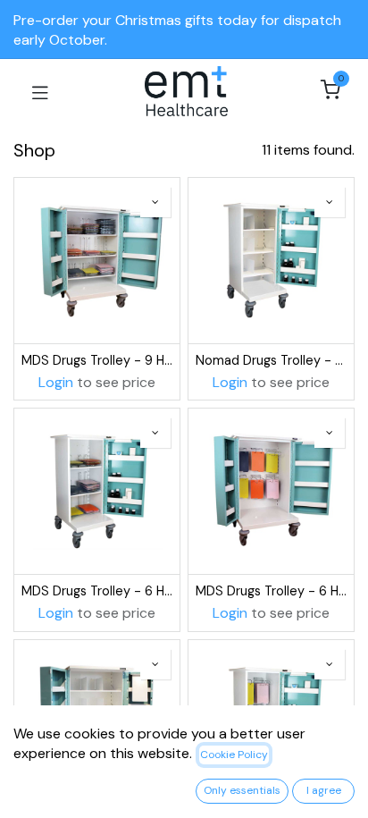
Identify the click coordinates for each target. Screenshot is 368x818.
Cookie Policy (234, 754)
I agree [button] (323, 790)
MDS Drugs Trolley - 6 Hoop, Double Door (271, 591)
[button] (155, 202)
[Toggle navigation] (40, 91)
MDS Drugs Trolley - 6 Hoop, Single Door (96, 591)
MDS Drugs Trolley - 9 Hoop (96, 360)
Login (55, 382)
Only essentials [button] (242, 790)
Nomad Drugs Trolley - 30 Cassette (271, 360)
